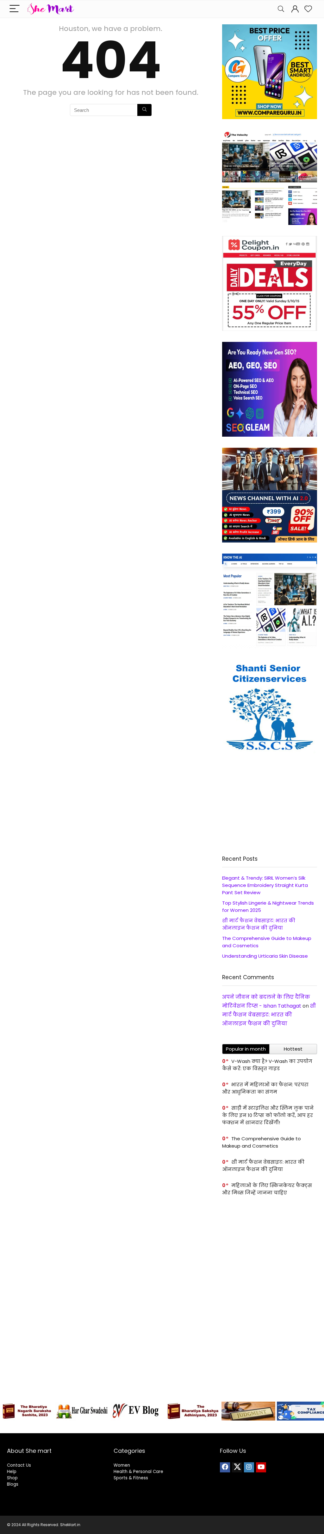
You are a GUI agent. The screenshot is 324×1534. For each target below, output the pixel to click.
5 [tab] (136, 1427)
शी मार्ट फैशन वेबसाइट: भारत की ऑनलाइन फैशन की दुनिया (269, 1014)
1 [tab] (107, 1427)
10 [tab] (173, 1427)
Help (11, 1472)
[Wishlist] (308, 9)
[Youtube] (261, 1467)
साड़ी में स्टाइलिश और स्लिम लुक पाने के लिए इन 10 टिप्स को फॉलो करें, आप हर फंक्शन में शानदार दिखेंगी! (268, 1115)
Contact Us (19, 1465)
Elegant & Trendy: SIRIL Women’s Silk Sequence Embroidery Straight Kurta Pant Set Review (265, 885)
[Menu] (14, 9)
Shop (12, 1478)
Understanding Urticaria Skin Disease (265, 956)
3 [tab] (122, 1427)
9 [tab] (165, 1427)
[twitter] (237, 1467)
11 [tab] (180, 1427)
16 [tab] (216, 1427)
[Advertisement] (269, 804)
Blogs (12, 1484)
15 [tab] (209, 1427)
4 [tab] (129, 1427)
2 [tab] (114, 1427)
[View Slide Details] (27, 1411)
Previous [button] (8, 1409)
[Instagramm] (249, 1467)
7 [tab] (151, 1427)
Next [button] (316, 1409)
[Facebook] (225, 1467)
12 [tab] (187, 1427)
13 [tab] (194, 1427)
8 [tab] (158, 1427)
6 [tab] (144, 1427)
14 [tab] (202, 1427)
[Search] (281, 9)
